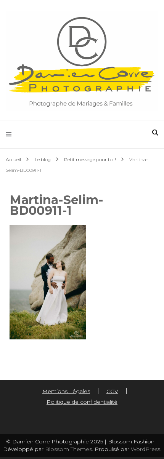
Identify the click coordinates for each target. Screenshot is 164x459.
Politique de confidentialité (82, 401)
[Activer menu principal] (10, 134)
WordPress (145, 449)
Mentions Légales (66, 391)
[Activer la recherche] (155, 133)
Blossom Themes (67, 449)
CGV (112, 391)
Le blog (43, 159)
